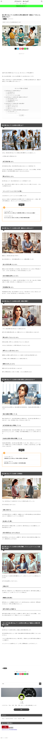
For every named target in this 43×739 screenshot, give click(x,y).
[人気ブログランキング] (10, 728)
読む (21, 709)
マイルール (20, 718)
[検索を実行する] (40, 684)
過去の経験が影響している (12, 111)
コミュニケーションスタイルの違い (14, 95)
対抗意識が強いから (11, 101)
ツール (15, 718)
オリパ (3, 718)
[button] (16, 49)
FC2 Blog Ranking (13, 729)
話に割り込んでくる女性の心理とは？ (13, 90)
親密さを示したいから (12, 108)
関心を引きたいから (11, 93)
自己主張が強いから (11, 92)
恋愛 (23, 718)
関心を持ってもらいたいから (13, 105)
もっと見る (21, 115)
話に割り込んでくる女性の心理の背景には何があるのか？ (17, 109)
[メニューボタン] (1, 1)
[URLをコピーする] (27, 49)
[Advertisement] (21, 62)
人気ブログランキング (6, 729)
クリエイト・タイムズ (21, 1)
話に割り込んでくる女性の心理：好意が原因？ (15, 103)
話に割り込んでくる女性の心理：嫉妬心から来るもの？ (17, 97)
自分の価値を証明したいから (13, 100)
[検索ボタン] (41, 1)
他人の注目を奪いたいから (12, 98)
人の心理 (5, 668)
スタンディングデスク (9, 718)
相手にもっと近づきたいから (13, 106)
